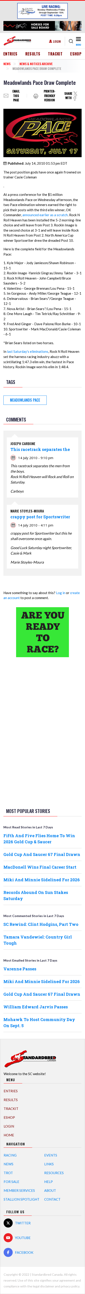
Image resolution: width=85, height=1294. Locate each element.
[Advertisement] (42, 732)
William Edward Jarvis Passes (35, 1007)
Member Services (19, 1190)
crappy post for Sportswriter (40, 516)
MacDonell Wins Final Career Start (39, 867)
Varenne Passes (19, 969)
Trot (8, 1173)
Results (33, 54)
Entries (10, 54)
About (50, 1190)
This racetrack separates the (40, 449)
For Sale (11, 1182)
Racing (10, 1155)
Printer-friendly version (49, 96)
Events (50, 1155)
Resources (54, 1173)
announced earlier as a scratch (45, 215)
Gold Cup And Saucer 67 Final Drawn (41, 854)
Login (57, 41)
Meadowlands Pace (25, 400)
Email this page (16, 96)
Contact (52, 1199)
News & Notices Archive (36, 63)
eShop (76, 54)
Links (49, 1164)
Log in (60, 593)
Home (9, 1135)
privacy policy (70, 1286)
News (6, 63)
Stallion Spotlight (21, 1199)
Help (48, 1182)
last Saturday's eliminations (27, 351)
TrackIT (55, 54)
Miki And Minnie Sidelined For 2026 (41, 879)
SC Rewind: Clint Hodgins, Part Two (40, 924)
